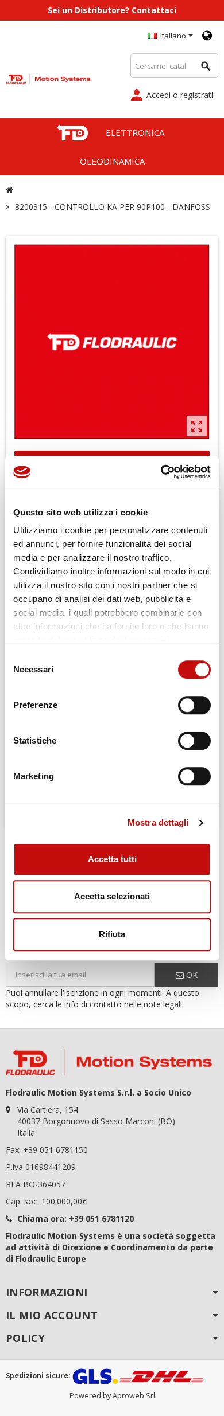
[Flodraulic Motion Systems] (48, 78)
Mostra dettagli (158, 822)
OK (191, 974)
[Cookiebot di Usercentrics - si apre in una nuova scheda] (161, 471)
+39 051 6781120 (101, 1218)
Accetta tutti (112, 859)
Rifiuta (112, 934)
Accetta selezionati (112, 896)
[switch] (194, 705)
